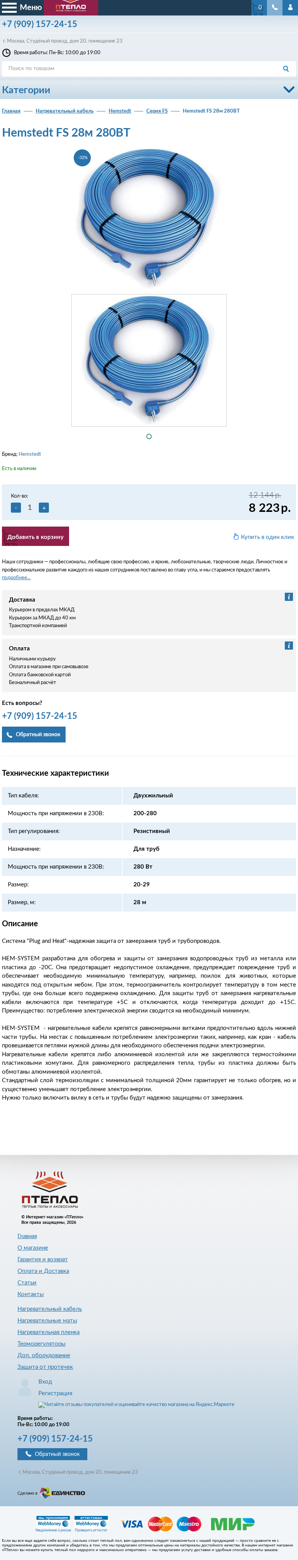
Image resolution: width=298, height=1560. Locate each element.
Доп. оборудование (43, 1355)
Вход (45, 1382)
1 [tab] (149, 436)
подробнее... (16, 577)
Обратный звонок (57, 1454)
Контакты (30, 1294)
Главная (11, 111)
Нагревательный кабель (65, 111)
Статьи (26, 1283)
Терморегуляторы (41, 1344)
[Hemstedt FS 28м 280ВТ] (149, 219)
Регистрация (55, 1393)
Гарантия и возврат (42, 1259)
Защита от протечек (45, 1367)
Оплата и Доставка (43, 1271)
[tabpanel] (149, 360)
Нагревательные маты (47, 1321)
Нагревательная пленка (48, 1332)
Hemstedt (120, 111)
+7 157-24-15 (55, 1439)
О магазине (32, 1248)
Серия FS (157, 111)
